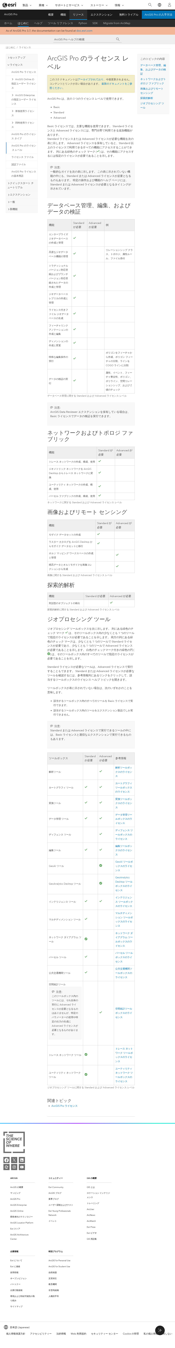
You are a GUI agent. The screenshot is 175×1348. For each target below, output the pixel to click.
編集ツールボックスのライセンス (123, 850)
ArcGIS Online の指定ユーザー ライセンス (23, 83)
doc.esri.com (84, 30)
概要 (51, 14)
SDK (95, 23)
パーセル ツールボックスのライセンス (124, 957)
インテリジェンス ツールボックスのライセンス (124, 901)
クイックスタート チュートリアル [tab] (20, 185)
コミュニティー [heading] (56, 1178)
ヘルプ (38, 23)
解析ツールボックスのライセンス (123, 772)
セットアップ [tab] (17, 57)
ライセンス (25, 47)
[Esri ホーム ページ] (9, 5)
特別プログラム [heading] (56, 1251)
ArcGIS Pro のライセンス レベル (23, 147)
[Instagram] (14, 1167)
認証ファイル (18, 164)
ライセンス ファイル (22, 157)
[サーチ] (118, 39)
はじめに (23, 23)
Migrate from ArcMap (116, 23)
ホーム (8, 23)
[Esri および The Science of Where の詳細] (14, 1143)
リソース (78, 14)
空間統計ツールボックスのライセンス (123, 1013)
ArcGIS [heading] (14, 1178)
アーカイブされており (90, 79)
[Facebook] (6, 1160)
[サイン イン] (169, 5)
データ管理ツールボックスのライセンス (123, 819)
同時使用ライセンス (22, 124)
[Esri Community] (6, 1167)
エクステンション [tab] (20, 194)
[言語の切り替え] (159, 5)
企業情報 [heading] (14, 1251)
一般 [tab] (12, 202)
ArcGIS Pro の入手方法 (158, 14)
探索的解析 (146, 98)
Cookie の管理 (131, 1333)
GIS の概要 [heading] (92, 1178)
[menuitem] (22, 1187)
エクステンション (101, 14)
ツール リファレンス (60, 23)
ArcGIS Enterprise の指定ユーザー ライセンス (23, 99)
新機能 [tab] (14, 209)
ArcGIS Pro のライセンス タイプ (23, 136)
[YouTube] (22, 1167)
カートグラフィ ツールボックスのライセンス (123, 787)
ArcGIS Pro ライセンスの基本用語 (23, 173)
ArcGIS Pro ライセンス (23, 72)
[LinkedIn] (22, 1160)
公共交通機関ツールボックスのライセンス (123, 973)
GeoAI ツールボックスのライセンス (124, 866)
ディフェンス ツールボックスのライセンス (124, 834)
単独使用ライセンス (22, 113)
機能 (63, 14)
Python (83, 23)
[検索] (150, 5)
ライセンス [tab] (16, 64)
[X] (14, 1160)
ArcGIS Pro (10, 14)
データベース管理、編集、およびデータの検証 (153, 69)
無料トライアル (128, 14)
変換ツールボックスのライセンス (123, 803)
